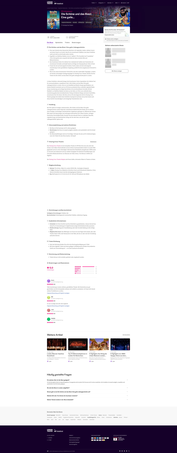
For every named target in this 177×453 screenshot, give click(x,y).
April (52, 419)
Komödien (119, 415)
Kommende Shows (74, 415)
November (85, 419)
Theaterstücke (111, 415)
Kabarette (77, 417)
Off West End (81, 22)
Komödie (75, 22)
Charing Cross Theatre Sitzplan (57, 159)
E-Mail (49, 440)
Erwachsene (109, 417)
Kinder (98, 417)
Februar (125, 417)
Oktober (79, 419)
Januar (120, 417)
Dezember (92, 419)
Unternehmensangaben (74, 437)
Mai (56, 419)
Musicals (105, 415)
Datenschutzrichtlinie (74, 440)
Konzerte (83, 417)
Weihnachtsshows (84, 415)
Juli (63, 419)
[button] (94, 3)
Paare (103, 417)
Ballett (60, 417)
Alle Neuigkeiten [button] (126, 334)
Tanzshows (49, 417)
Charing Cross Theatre (68, 25)
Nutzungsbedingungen (74, 442)
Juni (59, 419)
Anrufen (50, 437)
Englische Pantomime (63, 8)
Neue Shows (65, 415)
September (73, 419)
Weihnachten (88, 22)
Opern (55, 417)
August (67, 419)
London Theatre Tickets (52, 8)
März (48, 419)
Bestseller (58, 415)
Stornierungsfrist (73, 444)
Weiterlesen (93, 141)
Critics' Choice (93, 415)
